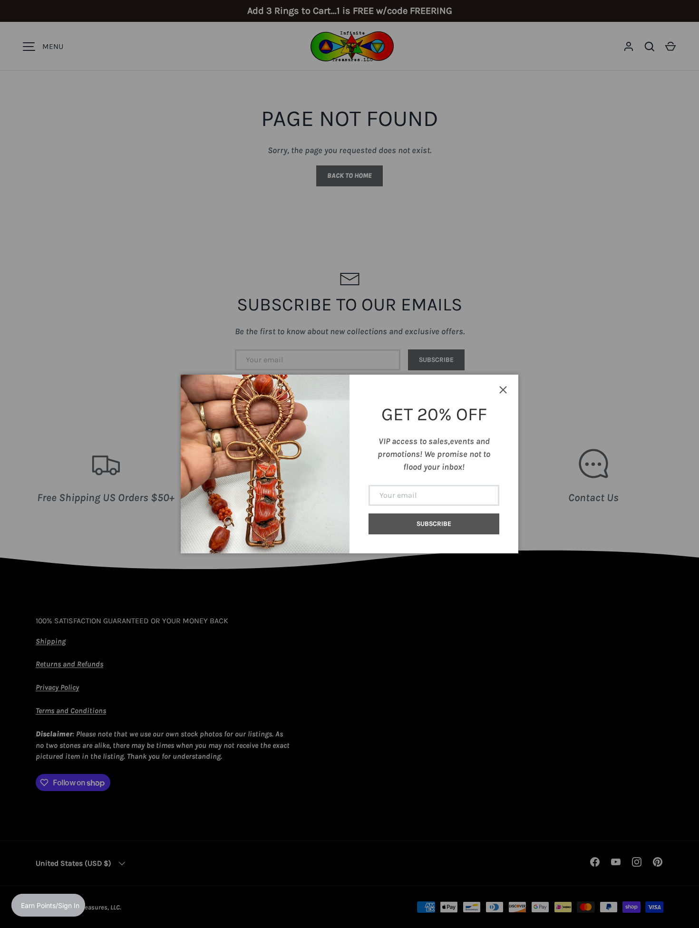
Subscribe (434, 524)
